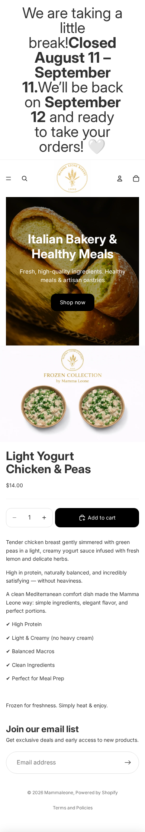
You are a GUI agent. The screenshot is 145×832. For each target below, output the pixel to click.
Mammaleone (58, 792)
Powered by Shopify (96, 792)
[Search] (24, 178)
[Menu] (8, 178)
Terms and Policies (73, 807)
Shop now (73, 302)
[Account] (120, 178)
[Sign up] (128, 763)
